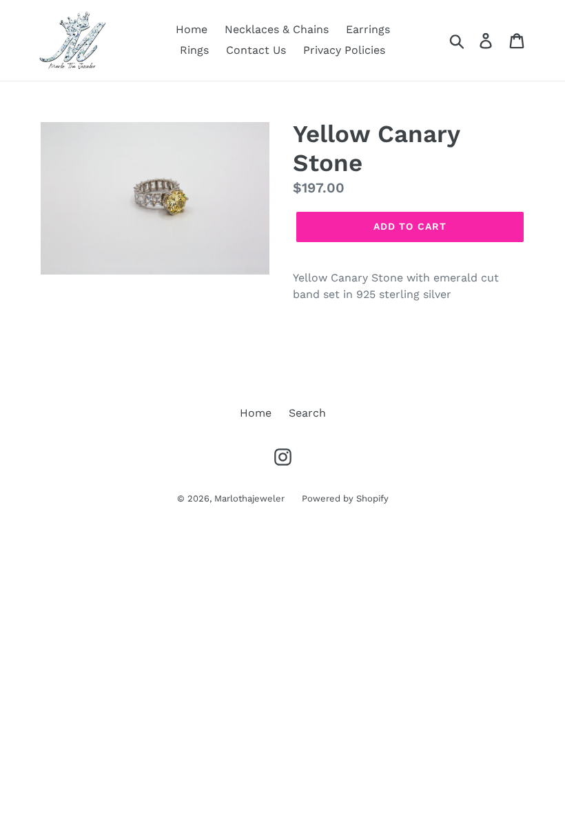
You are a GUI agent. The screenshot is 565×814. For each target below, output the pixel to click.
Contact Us (256, 50)
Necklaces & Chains (277, 29)
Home (191, 29)
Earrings (368, 29)
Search (307, 412)
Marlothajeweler (249, 498)
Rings (194, 50)
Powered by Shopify (345, 498)
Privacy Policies (344, 50)
